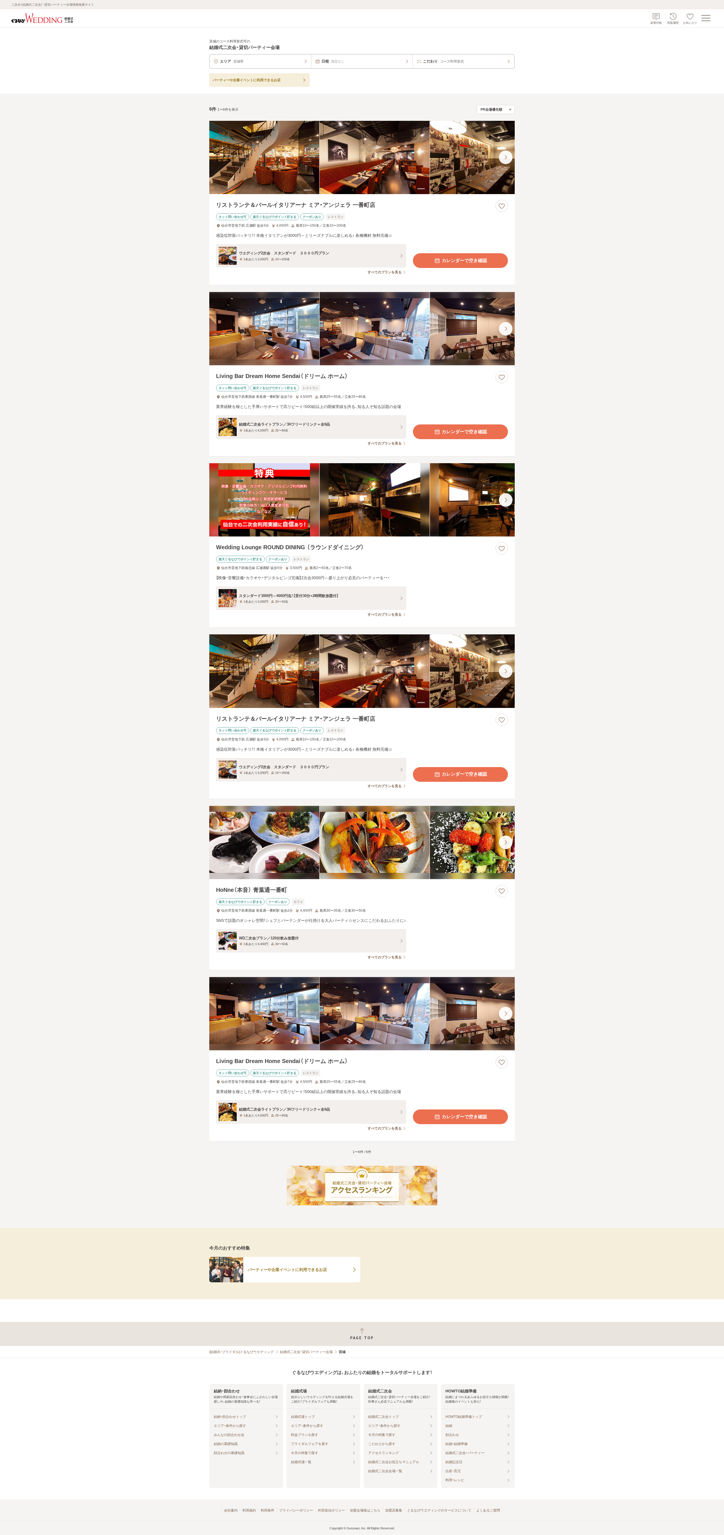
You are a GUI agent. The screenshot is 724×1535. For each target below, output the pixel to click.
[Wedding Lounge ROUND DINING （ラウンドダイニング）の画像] (362, 499)
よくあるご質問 (488, 1510)
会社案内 (231, 1510)
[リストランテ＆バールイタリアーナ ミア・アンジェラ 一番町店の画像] (362, 157)
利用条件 (267, 1510)
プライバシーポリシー (296, 1510)
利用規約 (249, 1510)
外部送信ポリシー (331, 1510)
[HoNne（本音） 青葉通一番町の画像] (362, 842)
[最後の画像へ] (505, 157)
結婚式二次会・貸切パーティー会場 (306, 1352)
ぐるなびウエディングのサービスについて (439, 1510)
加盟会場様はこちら (365, 1510)
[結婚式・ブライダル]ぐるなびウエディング (241, 1352)
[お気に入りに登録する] (501, 206)
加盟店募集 (393, 1510)
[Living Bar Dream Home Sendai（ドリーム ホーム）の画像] (362, 328)
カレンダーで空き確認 (464, 260)
